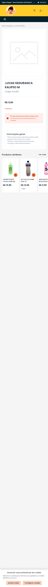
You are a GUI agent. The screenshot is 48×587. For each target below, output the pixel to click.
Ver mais (42, 154)
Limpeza (10, 26)
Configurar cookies (32, 583)
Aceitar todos (13, 583)
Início (4, 26)
